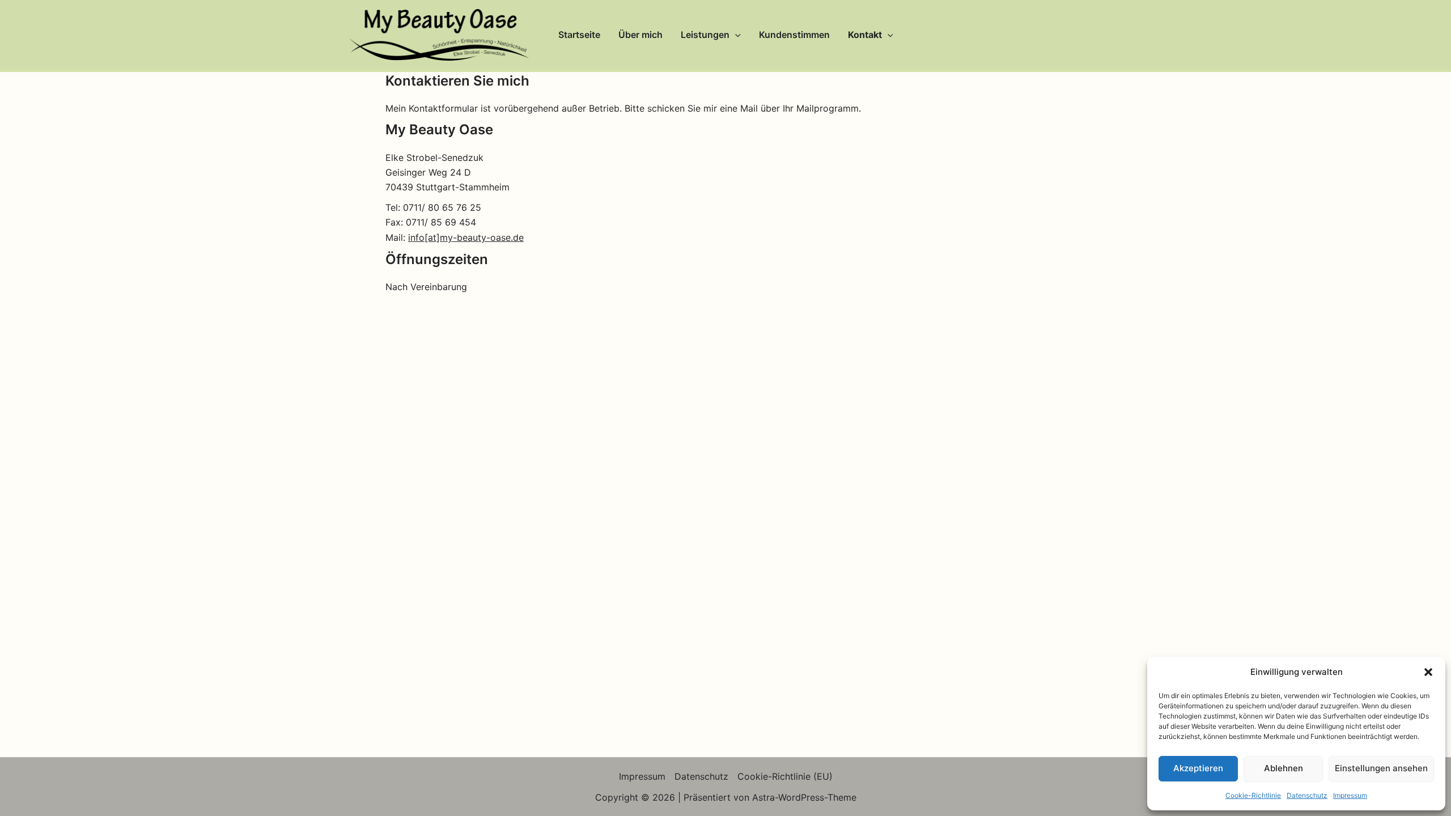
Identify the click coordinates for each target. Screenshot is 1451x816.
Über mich (640, 34)
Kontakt (865, 34)
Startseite (579, 34)
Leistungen (705, 34)
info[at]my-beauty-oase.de (466, 237)
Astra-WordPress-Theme (804, 797)
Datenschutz (1307, 795)
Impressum (1350, 795)
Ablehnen (1283, 768)
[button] (1428, 672)
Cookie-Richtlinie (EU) (785, 776)
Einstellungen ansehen (1381, 768)
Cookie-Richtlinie (1253, 795)
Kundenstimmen (794, 34)
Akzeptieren (1198, 768)
